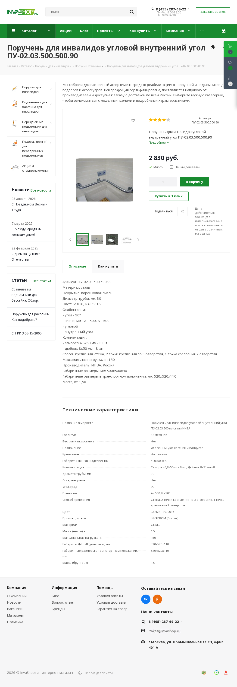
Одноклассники (157, 599)
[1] (151, 120)
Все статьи (42, 280)
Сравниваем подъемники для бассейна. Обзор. (25, 295)
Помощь (105, 587)
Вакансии (14, 608)
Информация (64, 587)
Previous (70, 239)
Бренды (58, 608)
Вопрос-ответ (63, 602)
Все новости (40, 190)
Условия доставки (111, 602)
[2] (155, 120)
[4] (164, 120)
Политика (15, 621)
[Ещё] (202, 31)
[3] (160, 120)
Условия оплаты (110, 595)
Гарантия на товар (112, 608)
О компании (17, 595)
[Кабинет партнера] (224, 31)
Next (138, 239)
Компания (16, 587)
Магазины (15, 615)
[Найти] (131, 11)
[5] (168, 120)
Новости (14, 602)
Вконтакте (145, 599)
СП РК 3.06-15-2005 (27, 333)
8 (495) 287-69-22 (171, 9)
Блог (55, 595)
